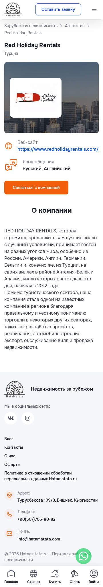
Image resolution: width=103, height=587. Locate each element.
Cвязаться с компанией (36, 187)
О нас (9, 456)
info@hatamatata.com (38, 539)
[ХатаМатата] (14, 389)
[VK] (10, 418)
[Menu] (94, 9)
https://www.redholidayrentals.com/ (58, 149)
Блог (8, 438)
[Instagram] (27, 418)
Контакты (13, 447)
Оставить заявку (58, 9)
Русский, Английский (47, 169)
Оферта (12, 464)
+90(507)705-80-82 (36, 519)
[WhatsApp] (84, 556)
